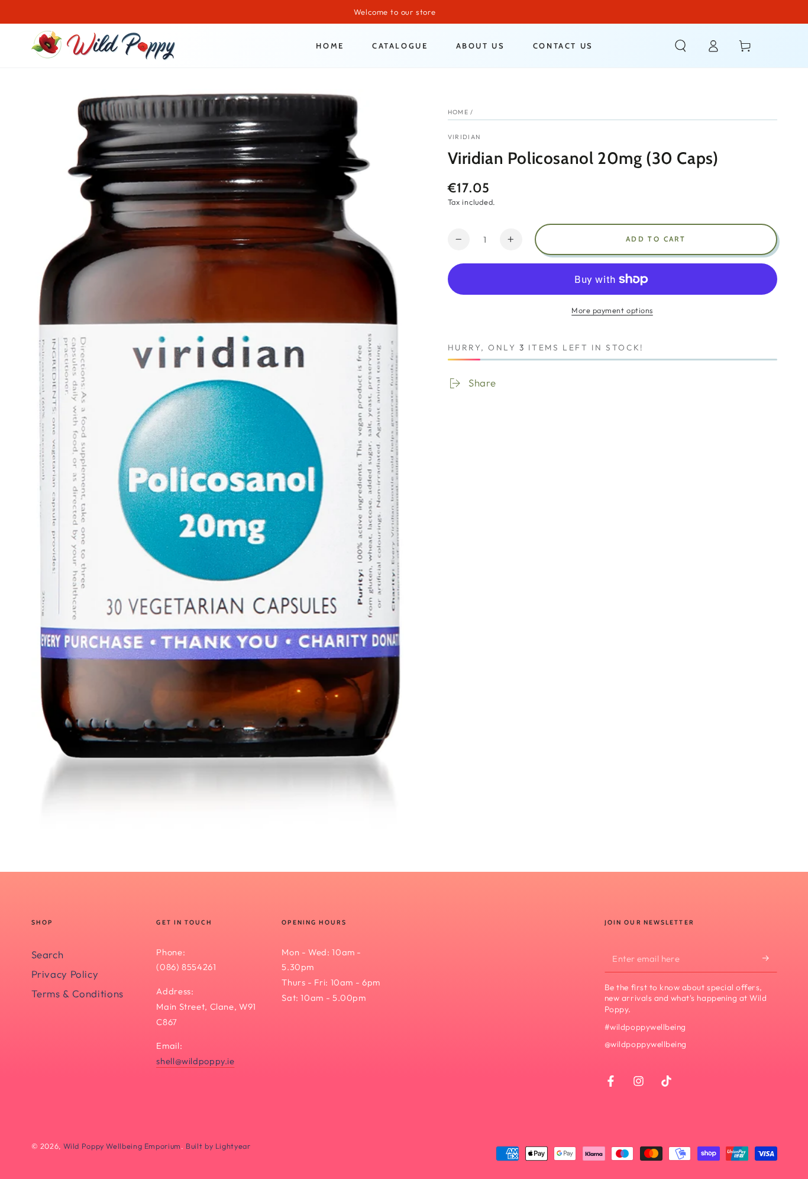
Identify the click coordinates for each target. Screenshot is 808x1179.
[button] (680, 45)
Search (47, 954)
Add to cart (656, 238)
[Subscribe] (769, 958)
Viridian (464, 137)
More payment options (612, 310)
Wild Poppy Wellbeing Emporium (122, 1146)
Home (458, 112)
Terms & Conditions (77, 993)
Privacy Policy (65, 974)
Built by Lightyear (218, 1146)
